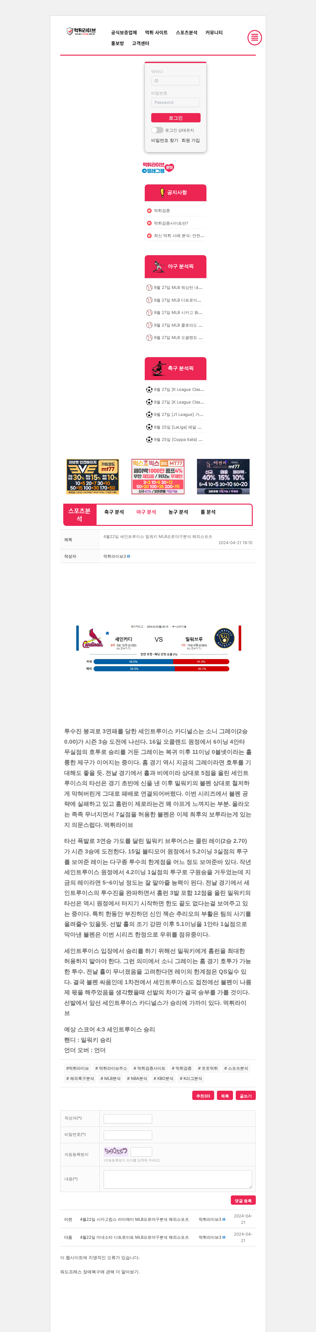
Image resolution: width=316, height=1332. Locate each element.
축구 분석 (114, 511)
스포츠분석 (187, 32)
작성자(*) (73, 1117)
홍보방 (117, 43)
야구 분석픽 (181, 266)
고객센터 (140, 43)
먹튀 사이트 (156, 32)
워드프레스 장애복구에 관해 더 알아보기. (100, 1271)
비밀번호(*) (75, 1134)
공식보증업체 (124, 32)
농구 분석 (178, 511)
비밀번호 (159, 93)
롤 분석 (208, 511)
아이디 (157, 71)
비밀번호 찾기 (164, 140)
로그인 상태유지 (179, 130)
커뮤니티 (214, 32)
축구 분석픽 (181, 368)
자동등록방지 (76, 1154)
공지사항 (177, 192)
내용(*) (71, 1178)
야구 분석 (146, 511)
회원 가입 (190, 140)
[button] (114, 556)
